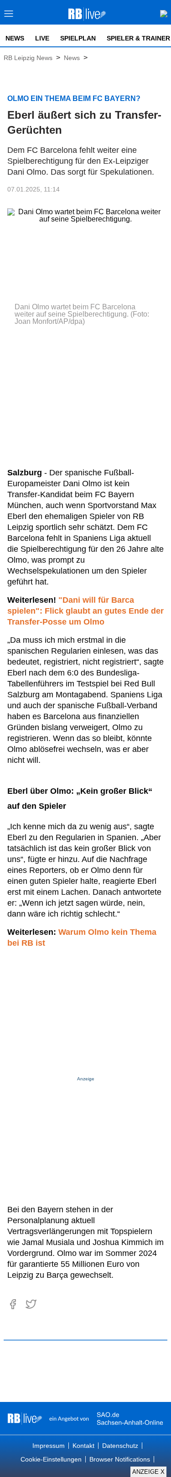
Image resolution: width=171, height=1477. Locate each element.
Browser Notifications (119, 1459)
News (14, 38)
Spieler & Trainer (138, 38)
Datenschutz (120, 1445)
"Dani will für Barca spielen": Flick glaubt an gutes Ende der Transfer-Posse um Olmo (85, 610)
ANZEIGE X (148, 1471)
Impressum (48, 1445)
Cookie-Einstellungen (51, 1459)
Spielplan (78, 38)
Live (42, 38)
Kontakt (83, 1445)
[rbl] (25, 1418)
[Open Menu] (9, 16)
